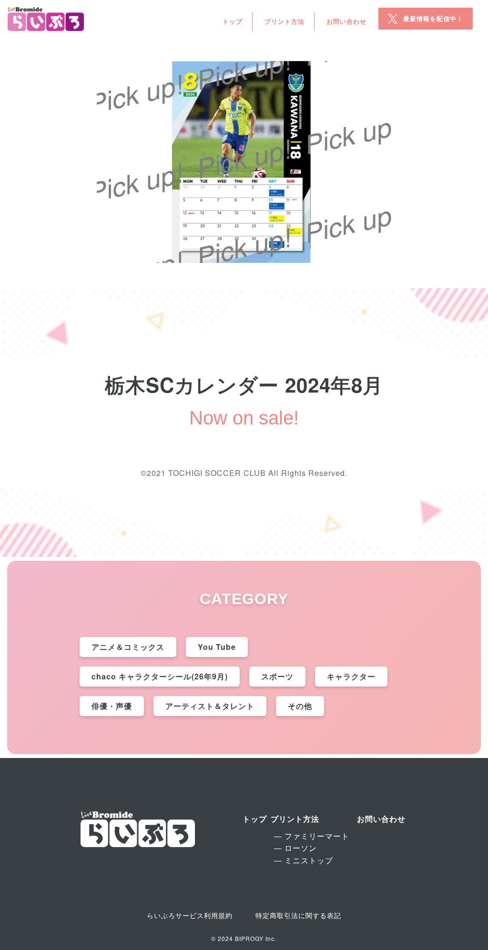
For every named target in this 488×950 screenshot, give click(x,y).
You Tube (217, 646)
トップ (233, 21)
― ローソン (295, 847)
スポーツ (277, 676)
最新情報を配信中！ (433, 18)
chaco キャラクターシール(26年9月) (160, 676)
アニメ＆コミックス (128, 646)
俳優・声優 (112, 705)
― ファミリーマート (311, 835)
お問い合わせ (346, 21)
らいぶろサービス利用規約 (190, 915)
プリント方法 (284, 21)
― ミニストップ (303, 860)
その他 (300, 705)
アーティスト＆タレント (209, 705)
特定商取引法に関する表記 (298, 915)
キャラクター (351, 676)
